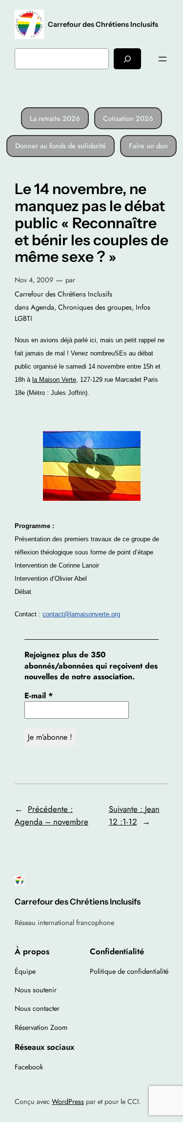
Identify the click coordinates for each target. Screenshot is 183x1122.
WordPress (68, 1101)
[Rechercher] (127, 58)
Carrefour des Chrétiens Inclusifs (103, 24)
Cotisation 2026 (128, 118)
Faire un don (148, 146)
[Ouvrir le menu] (162, 59)
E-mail (38, 695)
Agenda (42, 307)
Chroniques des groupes (95, 307)
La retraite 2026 (55, 118)
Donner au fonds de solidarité (60, 146)
